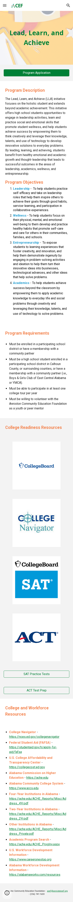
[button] (4, 5)
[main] (36, 37)
